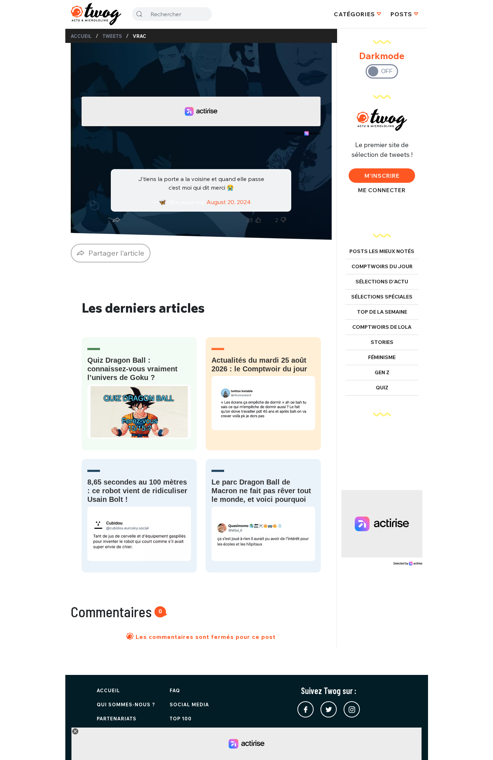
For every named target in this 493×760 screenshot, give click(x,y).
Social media (189, 704)
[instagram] (352, 709)
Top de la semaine (382, 312)
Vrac (139, 36)
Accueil (81, 36)
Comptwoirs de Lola (381, 327)
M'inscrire (382, 175)
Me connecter (382, 190)
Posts (401, 14)
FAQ (175, 690)
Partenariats (116, 718)
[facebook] (305, 709)
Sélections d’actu (381, 281)
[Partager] (116, 220)
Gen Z (382, 372)
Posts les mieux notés (381, 251)
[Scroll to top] (477, 744)
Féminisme (382, 357)
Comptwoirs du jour (382, 266)
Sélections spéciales (382, 296)
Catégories (354, 14)
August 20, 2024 (228, 202)
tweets (112, 36)
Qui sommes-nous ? (126, 704)
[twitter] (328, 709)
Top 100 (181, 718)
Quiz (382, 387)
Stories (382, 342)
